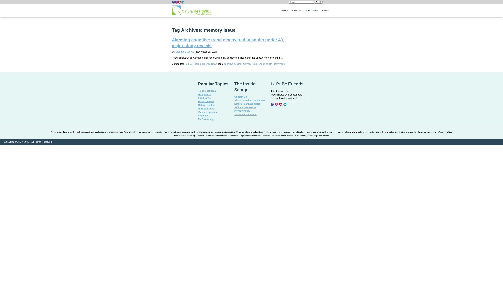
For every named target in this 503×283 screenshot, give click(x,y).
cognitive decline (232, 64)
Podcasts (311, 10)
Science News (209, 64)
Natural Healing (193, 64)
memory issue (250, 64)
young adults (265, 64)
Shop (325, 10)
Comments (279, 64)
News (284, 10)
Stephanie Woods (185, 51)
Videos (296, 10)
